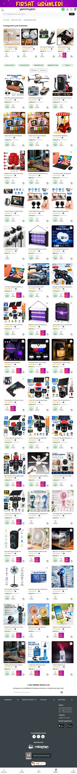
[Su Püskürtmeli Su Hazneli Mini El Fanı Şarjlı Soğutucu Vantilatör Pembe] (62, 501)
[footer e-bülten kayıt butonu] (62, 692)
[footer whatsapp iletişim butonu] (38, 736)
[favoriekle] (17, 31)
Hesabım (73, 772)
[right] (72, 44)
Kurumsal (43, 700)
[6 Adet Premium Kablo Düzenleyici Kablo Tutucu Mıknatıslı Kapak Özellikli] (14, 236)
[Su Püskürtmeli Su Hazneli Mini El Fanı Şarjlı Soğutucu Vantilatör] (38, 501)
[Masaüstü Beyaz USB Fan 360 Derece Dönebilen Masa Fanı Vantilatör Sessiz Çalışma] (38, 539)
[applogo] (61, 726)
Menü (2, 10)
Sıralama (43, 70)
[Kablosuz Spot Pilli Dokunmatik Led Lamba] (29, 37)
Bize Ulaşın (61, 700)
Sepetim (55, 771)
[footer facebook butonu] (34, 736)
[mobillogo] (27, 9)
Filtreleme (34, 70)
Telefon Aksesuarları (67, 65)
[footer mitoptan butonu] (38, 746)
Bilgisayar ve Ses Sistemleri (53, 65)
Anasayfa (4, 772)
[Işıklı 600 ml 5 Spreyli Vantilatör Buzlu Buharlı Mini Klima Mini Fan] (62, 539)
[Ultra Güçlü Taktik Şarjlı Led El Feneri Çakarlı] (47, 37)
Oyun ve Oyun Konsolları (9, 65)
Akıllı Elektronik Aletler (38, 65)
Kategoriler (8, 700)
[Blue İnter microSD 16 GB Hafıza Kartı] (38, 577)
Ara (71, 14)
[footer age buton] (38, 763)
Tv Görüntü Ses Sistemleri (24, 65)
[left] (4, 44)
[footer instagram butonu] (43, 736)
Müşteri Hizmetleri (28, 700)
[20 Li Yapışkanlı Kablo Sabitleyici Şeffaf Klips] (12, 37)
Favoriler (21, 772)
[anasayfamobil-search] (3, 12)
